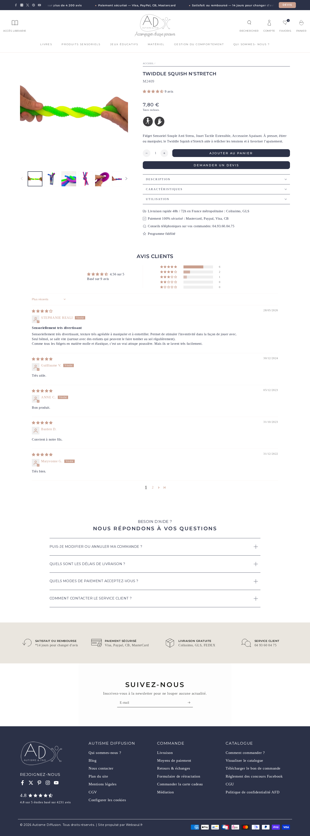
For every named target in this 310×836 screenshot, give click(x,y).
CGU (230, 784)
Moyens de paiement (174, 760)
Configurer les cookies (107, 800)
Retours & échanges (173, 768)
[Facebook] (16, 5)
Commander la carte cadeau (180, 784)
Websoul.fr (134, 825)
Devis (287, 4)
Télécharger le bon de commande (253, 768)
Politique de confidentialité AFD (252, 792)
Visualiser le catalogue (244, 760)
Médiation (165, 792)
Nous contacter (101, 768)
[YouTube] (39, 5)
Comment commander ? (245, 753)
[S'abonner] (190, 702)
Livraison (165, 753)
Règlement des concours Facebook (254, 776)
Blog (92, 760)
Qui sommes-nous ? (105, 753)
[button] (249, 22)
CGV (93, 792)
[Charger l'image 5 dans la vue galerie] (102, 178)
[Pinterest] (33, 5)
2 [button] (153, 487)
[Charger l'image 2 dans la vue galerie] (51, 178)
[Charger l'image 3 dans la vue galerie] (68, 178)
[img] (42, 311)
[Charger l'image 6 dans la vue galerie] (119, 178)
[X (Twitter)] (27, 5)
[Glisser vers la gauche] (21, 179)
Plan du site (98, 776)
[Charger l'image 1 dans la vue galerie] (35, 178)
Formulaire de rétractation (178, 776)
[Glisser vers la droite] (126, 179)
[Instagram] (21, 5)
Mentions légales (103, 784)
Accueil (148, 63)
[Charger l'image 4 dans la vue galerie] (85, 178)
